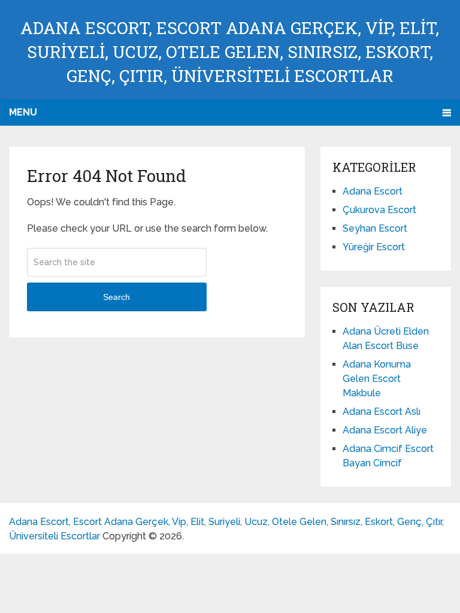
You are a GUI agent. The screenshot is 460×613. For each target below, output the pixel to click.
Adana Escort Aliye (385, 430)
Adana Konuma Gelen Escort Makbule (377, 379)
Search (116, 297)
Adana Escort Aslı (381, 411)
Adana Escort (372, 191)
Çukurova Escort (379, 210)
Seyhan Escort (375, 228)
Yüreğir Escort (374, 247)
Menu (23, 112)
